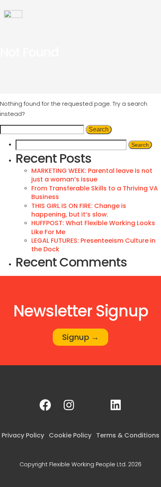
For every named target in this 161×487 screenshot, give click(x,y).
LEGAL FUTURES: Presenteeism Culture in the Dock (93, 245)
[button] (151, 14)
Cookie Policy (70, 435)
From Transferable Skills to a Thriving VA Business (94, 192)
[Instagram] (68, 405)
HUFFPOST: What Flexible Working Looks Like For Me (93, 227)
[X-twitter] (92, 405)
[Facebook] (45, 405)
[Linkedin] (115, 405)
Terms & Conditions (127, 435)
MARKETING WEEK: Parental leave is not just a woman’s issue (91, 175)
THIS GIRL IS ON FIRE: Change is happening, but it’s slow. (78, 210)
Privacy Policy (23, 435)
